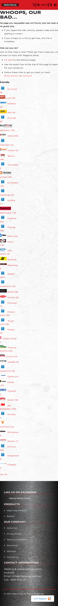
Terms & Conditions (17, 539)
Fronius (12, 297)
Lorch (10, 98)
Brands (10, 516)
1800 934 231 (18, 579)
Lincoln (11, 356)
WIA (11, 112)
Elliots (12, 292)
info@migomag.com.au (26, 576)
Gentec (12, 441)
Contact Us (13, 557)
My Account (25, 75)
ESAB (11, 259)
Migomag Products (17, 510)
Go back (8, 60)
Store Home (10, 75)
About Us (12, 528)
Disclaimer (12, 545)
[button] (51, 4)
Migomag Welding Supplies (19, 498)
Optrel (13, 376)
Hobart (12, 150)
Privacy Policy (14, 534)
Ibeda (12, 400)
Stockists (11, 551)
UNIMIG (13, 362)
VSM (12, 136)
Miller (12, 236)
